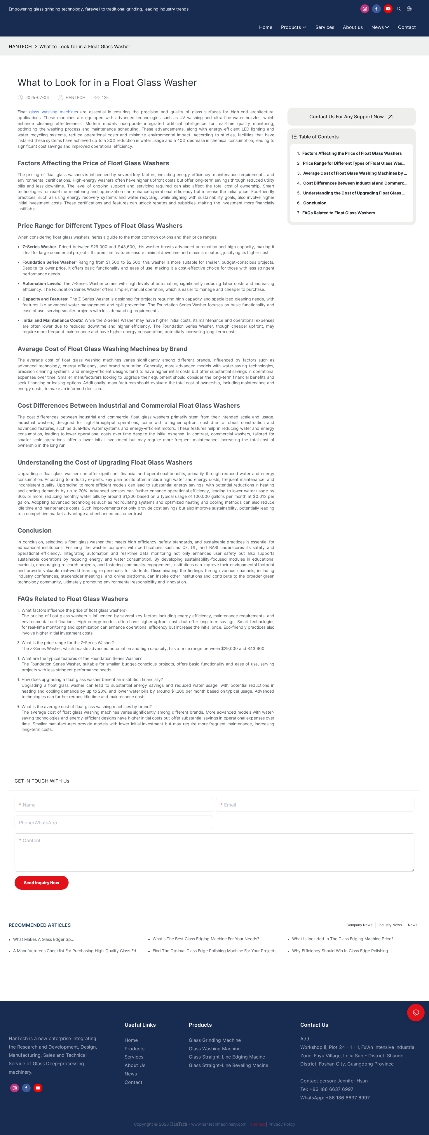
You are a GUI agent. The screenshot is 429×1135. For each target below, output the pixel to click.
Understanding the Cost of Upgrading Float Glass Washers (355, 192)
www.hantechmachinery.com (219, 1124)
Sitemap (258, 1124)
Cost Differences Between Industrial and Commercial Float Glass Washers (355, 182)
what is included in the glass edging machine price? (342, 938)
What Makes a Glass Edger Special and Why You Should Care (44, 939)
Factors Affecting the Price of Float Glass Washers (352, 153)
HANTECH (20, 46)
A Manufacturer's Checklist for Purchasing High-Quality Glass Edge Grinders (77, 950)
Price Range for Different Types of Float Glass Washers (355, 163)
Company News (359, 925)
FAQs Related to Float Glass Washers (338, 212)
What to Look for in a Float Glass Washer (84, 46)
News (412, 925)
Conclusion (315, 202)
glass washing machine (52, 111)
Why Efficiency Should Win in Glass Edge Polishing (340, 950)
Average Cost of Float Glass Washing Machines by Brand (355, 173)
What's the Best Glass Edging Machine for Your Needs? (206, 938)
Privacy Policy (281, 1124)
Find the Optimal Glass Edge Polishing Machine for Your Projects (214, 950)
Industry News (390, 925)
